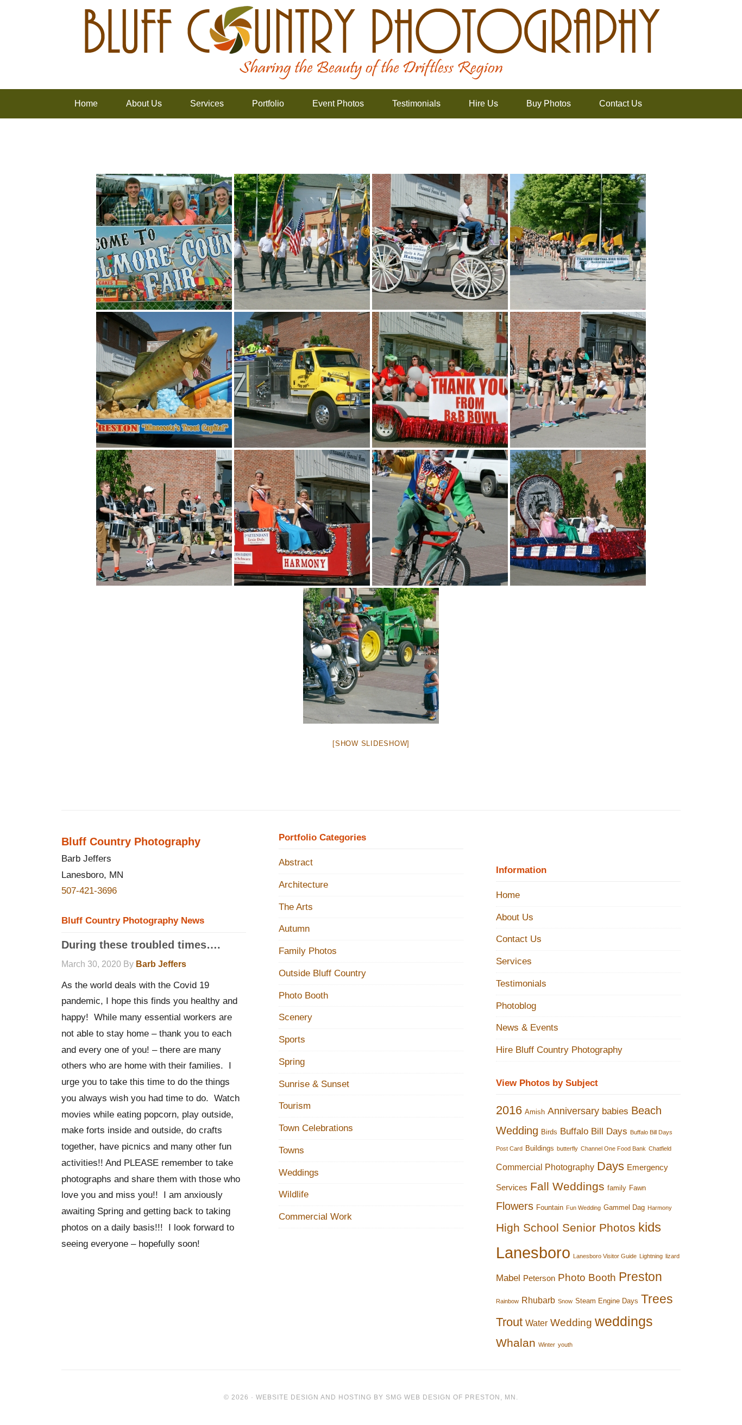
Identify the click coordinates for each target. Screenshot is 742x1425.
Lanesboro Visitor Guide (605, 1256)
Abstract (296, 862)
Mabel (508, 1277)
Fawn (637, 1188)
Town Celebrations (316, 1128)
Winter (546, 1344)
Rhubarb (538, 1300)
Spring (292, 1062)
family (616, 1188)
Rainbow (507, 1301)
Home (508, 895)
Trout (509, 1322)
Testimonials (521, 983)
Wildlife (294, 1194)
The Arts (296, 907)
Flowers (514, 1206)
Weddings (299, 1172)
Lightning (651, 1256)
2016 (509, 1110)
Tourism (295, 1106)
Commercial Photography (545, 1167)
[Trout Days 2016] (302, 242)
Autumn (294, 929)
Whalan (516, 1342)
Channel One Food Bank (613, 1148)
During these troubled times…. (141, 945)
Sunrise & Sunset (314, 1084)
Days (610, 1166)
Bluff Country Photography (371, 43)
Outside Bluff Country (322, 973)
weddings (624, 1321)
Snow (565, 1301)
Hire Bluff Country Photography (559, 1050)
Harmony (659, 1207)
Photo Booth (303, 995)
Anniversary (573, 1110)
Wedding (571, 1322)
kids (649, 1227)
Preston (640, 1277)
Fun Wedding (583, 1207)
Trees (657, 1299)
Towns (291, 1150)
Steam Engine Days (606, 1301)
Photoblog (516, 1006)
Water (536, 1323)
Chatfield (660, 1148)
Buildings (539, 1148)
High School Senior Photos (566, 1227)
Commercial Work (315, 1216)
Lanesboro (533, 1252)
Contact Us (519, 939)
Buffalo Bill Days (593, 1131)
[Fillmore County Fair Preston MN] (164, 242)
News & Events (527, 1027)
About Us (514, 917)
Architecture (303, 885)
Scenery (295, 1017)
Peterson (539, 1278)
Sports (292, 1039)
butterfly (567, 1148)
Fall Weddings (567, 1186)
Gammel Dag (624, 1207)
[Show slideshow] (371, 743)
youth (565, 1344)
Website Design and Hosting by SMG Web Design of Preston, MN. (387, 1397)
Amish (535, 1112)
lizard (672, 1256)
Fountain (549, 1207)
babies (615, 1111)
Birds (549, 1132)
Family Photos (308, 951)
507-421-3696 (89, 891)
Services (514, 961)
